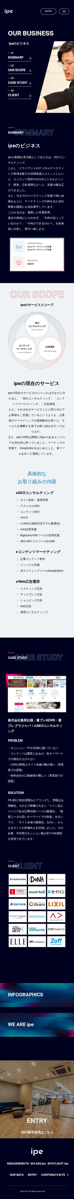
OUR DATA (17, 1175)
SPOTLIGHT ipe (58, 1163)
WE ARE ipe (21, 1024)
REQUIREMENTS (18, 1163)
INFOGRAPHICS (25, 995)
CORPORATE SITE (53, 1175)
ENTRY (48, 11)
